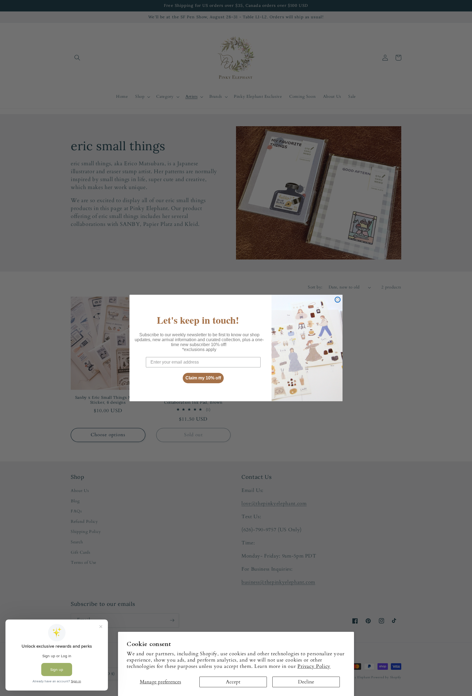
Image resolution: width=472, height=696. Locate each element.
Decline (306, 682)
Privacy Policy (314, 666)
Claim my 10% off (203, 378)
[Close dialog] (337, 299)
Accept (233, 682)
